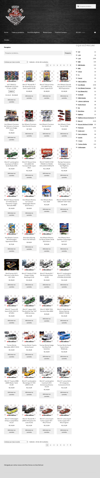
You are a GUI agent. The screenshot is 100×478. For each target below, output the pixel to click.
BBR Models (81, 65)
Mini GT (80, 121)
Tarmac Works (82, 144)
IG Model (80, 95)
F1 (78, 75)
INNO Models (82, 98)
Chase (80, 71)
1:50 (79, 55)
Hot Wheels (81, 85)
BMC (79, 68)
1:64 (79, 58)
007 (79, 52)
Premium (81, 128)
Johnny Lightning (83, 101)
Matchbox (81, 111)
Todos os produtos (18, 32)
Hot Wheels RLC (83, 91)
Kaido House (82, 104)
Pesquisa (7, 47)
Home (6, 32)
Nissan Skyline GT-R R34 (85, 124)
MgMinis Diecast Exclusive (86, 118)
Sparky (80, 137)
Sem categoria (82, 134)
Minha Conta (47, 32)
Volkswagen (81, 147)
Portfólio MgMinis (33, 32)
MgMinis (80, 114)
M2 (79, 108)
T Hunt (80, 141)
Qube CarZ (81, 131)
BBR (79, 62)
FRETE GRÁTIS (82, 81)
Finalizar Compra (61, 32)
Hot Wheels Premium (84, 88)
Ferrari (80, 78)
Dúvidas (6, 40)
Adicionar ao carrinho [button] (11, 101)
